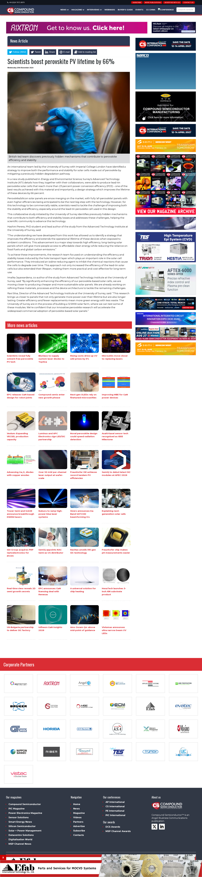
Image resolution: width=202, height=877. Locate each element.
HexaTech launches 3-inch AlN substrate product (114, 591)
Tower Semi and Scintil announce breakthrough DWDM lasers (20, 514)
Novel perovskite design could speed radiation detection (83, 436)
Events (139, 10)
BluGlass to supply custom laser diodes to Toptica (51, 358)
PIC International (115, 815)
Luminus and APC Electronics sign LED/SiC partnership (51, 436)
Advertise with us (172, 2)
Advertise (79, 826)
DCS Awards (113, 827)
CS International (115, 806)
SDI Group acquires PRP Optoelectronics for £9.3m (20, 552)
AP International (115, 802)
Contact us (188, 2)
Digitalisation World (20, 839)
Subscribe (137, 2)
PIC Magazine (17, 808)
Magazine (76, 10)
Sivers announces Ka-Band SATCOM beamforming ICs (82, 514)
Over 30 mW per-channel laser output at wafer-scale (52, 475)
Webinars (109, 10)
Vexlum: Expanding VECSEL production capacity (17, 436)
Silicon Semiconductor (22, 826)
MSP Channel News (20, 844)
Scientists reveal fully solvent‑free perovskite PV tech (20, 358)
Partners (78, 822)
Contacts (78, 835)
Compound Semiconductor (25, 804)
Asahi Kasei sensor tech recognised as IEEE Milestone (115, 436)
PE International (115, 811)
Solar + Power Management (25, 830)
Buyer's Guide (125, 10)
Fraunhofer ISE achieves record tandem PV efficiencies (83, 475)
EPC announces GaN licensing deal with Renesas (49, 591)
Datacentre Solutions (21, 835)
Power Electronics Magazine (25, 813)
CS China (150, 10)
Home (76, 804)
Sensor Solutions (19, 817)
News (63, 10)
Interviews (93, 10)
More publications (153, 2)
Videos (77, 817)
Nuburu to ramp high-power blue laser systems (50, 514)
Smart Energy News (20, 822)
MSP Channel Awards (118, 831)
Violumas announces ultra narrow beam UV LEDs (114, 630)
